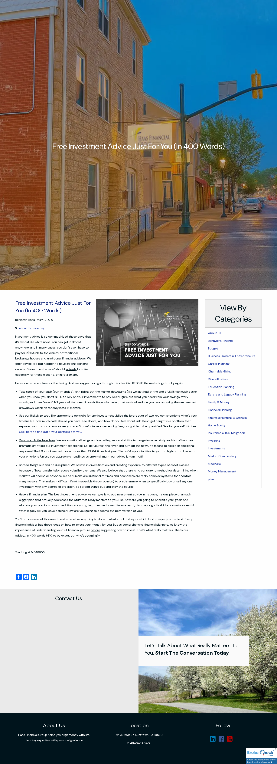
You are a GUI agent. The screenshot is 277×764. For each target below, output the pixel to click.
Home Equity (217, 425)
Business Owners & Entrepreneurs (231, 356)
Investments (216, 448)
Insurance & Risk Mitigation (226, 433)
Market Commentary (222, 456)
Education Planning (221, 387)
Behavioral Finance (220, 341)
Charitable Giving (219, 371)
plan (211, 479)
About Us (25, 328)
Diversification (218, 379)
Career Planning (219, 364)
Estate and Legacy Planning (227, 394)
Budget (213, 348)
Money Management (222, 471)
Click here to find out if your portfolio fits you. (50, 432)
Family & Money (219, 402)
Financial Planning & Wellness (227, 418)
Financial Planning (220, 410)
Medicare (214, 464)
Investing (38, 328)
